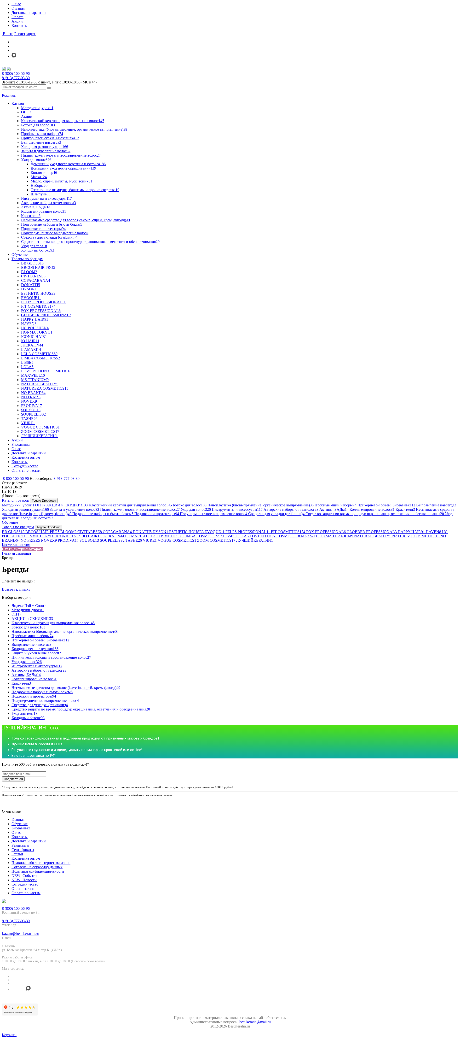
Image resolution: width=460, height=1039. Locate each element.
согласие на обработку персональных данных (144, 794)
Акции (17, 21)
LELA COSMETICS (164, 536)
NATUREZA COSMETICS (415, 536)
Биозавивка (21, 828)
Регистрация (25, 34)
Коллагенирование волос (372, 509)
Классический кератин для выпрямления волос (130, 505)
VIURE (150, 540)
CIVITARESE (89, 532)
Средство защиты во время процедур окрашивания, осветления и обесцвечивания (374, 514)
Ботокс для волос (190, 505)
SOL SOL (89, 540)
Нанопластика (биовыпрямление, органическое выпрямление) (260, 505)
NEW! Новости (24, 880)
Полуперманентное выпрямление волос (213, 514)
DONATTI (142, 532)
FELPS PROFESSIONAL (247, 532)
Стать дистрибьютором (22, 549)
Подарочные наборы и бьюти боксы (102, 514)
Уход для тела (24, 713)
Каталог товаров (15, 500)
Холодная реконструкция (25, 509)
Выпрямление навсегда (436, 505)
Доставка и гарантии (29, 13)
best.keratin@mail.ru (255, 1022)
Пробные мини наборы (335, 505)
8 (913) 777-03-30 (16, 78)
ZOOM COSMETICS (216, 540)
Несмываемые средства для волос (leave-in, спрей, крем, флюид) (66, 688)
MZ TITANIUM (339, 536)
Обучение (10, 522)
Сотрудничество (25, 884)
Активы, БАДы (334, 509)
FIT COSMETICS (288, 532)
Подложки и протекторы (156, 514)
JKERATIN (113, 536)
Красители (405, 509)
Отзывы (18, 8)
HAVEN (433, 532)
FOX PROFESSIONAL (326, 532)
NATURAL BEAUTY (372, 536)
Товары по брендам (18, 527)
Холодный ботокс (36, 518)
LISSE (229, 536)
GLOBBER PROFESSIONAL (372, 532)
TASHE (134, 540)
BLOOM (68, 532)
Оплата (17, 17)
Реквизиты (20, 845)
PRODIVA (68, 540)
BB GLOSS (13, 532)
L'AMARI (135, 536)
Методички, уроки (18, 505)
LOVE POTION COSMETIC (275, 536)
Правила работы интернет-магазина (41, 863)
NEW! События (24, 876)
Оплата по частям (26, 893)
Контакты (20, 25)
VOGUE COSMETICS (177, 540)
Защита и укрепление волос (74, 509)
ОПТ (40, 505)
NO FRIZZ (30, 540)
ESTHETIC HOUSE (186, 532)
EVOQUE (214, 532)
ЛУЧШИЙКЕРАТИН (254, 540)
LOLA (242, 536)
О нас (16, 4)
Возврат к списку (16, 589)
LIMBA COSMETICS (202, 536)
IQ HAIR (92, 536)
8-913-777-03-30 (66, 478)
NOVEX (49, 540)
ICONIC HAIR (69, 536)
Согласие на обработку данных (37, 867)
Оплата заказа (23, 888)
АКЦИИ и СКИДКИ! (67, 505)
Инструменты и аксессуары (237, 509)
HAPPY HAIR (411, 532)
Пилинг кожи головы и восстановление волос (140, 509)
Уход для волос (196, 509)
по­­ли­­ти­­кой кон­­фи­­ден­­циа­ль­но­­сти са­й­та (83, 794)
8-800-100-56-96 (15, 478)
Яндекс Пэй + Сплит (29, 606)
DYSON (160, 532)
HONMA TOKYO (39, 536)
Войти (7, 34)
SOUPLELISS (112, 540)
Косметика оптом (16, 545)
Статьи (17, 854)
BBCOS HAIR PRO (42, 532)
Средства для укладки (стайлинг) (276, 514)
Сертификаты (23, 850)
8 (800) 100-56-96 (16, 73)
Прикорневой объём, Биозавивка (386, 505)
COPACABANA (117, 532)
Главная (18, 819)
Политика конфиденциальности (38, 871)
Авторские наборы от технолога (291, 509)
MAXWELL (313, 536)
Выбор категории (16, 597)
